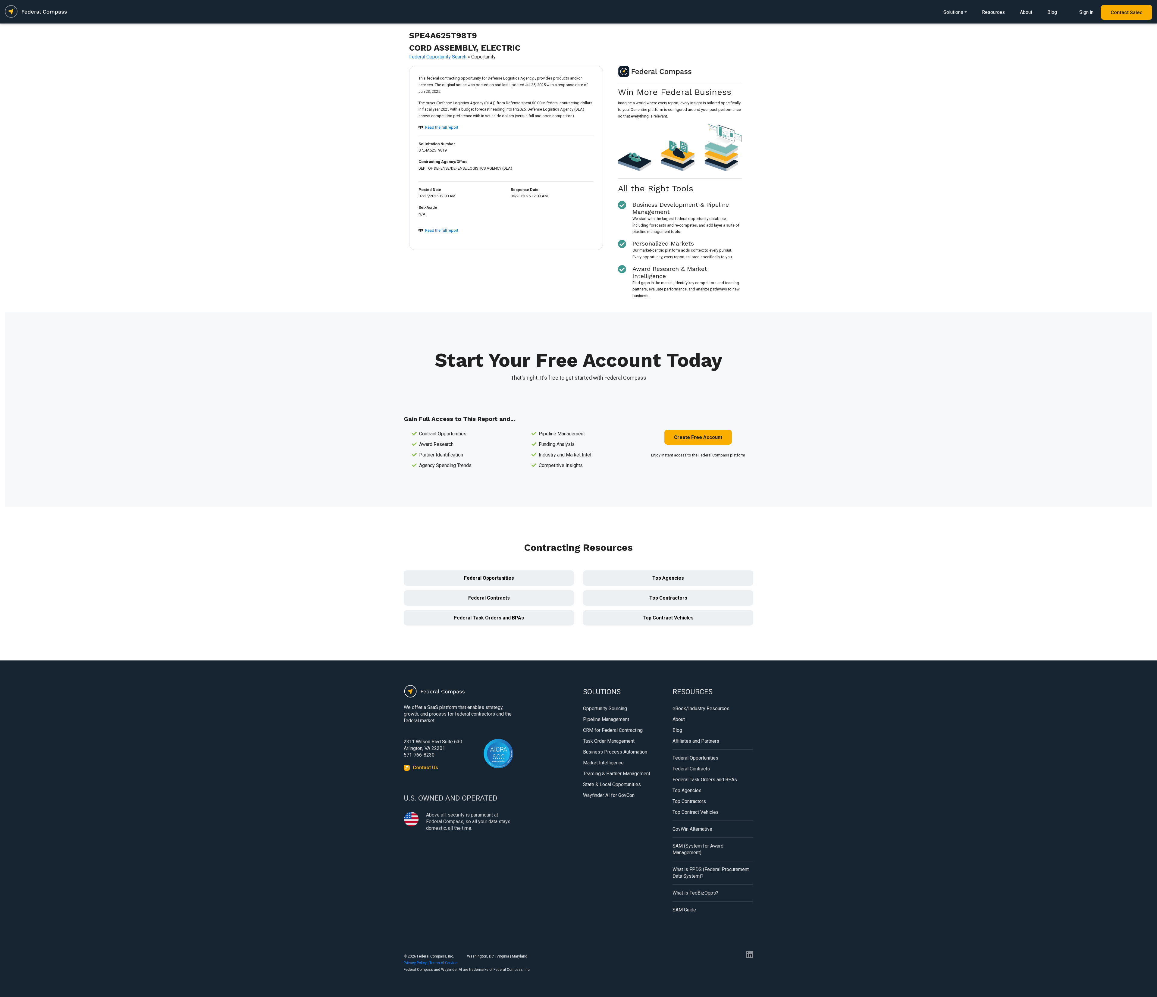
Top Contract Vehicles (668, 618)
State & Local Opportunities (612, 784)
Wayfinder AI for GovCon (609, 795)
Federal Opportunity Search (437, 57)
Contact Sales (1127, 12)
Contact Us (425, 767)
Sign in (1086, 12)
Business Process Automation (615, 752)
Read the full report (441, 127)
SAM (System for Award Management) (698, 849)
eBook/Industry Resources (701, 708)
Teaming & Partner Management (616, 773)
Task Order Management (609, 741)
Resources (993, 12)
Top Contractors (668, 598)
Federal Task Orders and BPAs (489, 618)
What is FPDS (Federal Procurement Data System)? (711, 873)
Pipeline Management (606, 719)
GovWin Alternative (692, 829)
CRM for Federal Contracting (613, 730)
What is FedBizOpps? (695, 893)
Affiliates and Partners (696, 741)
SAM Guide (684, 910)
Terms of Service (443, 963)
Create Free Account (698, 437)
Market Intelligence (603, 763)
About (1026, 12)
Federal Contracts (489, 598)
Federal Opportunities (489, 578)
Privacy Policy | (416, 963)
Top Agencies (668, 578)
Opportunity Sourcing (605, 708)
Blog (1052, 12)
